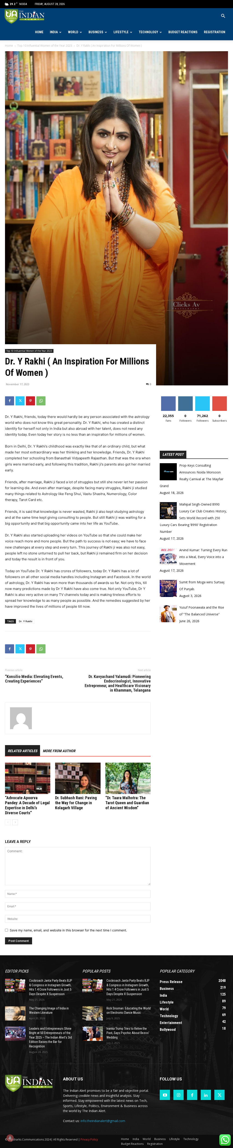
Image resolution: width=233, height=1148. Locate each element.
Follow (185, 398)
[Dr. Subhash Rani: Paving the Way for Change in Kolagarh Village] (77, 778)
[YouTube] (165, 1095)
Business (96, 32)
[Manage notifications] (10, 1138)
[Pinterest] (30, 400)
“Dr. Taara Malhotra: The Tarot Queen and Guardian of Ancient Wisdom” (127, 802)
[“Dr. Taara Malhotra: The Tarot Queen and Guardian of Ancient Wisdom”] (128, 778)
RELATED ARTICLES (22, 751)
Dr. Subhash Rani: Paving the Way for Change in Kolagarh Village (76, 802)
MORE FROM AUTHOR (59, 751)
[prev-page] (8, 822)
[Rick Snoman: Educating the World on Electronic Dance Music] (92, 1013)
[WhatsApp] (41, 400)
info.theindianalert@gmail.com (103, 1121)
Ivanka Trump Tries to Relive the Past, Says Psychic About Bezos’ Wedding (127, 1033)
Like (168, 398)
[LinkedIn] (206, 1095)
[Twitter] (20, 400)
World (73, 32)
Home (39, 32)
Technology (148, 32)
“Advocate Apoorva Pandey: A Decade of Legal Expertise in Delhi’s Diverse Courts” (27, 805)
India (54, 32)
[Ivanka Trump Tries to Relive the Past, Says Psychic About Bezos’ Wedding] (92, 1034)
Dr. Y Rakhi (25, 621)
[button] (223, 16)
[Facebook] (9, 400)
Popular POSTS (96, 971)
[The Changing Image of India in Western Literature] (15, 1013)
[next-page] (15, 822)
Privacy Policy (89, 1139)
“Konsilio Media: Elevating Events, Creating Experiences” (34, 678)
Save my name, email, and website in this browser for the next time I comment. (68, 930)
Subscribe (220, 398)
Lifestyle (121, 32)
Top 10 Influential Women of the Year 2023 (44, 46)
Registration (214, 32)
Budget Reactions (183, 32)
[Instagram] (178, 1095)
